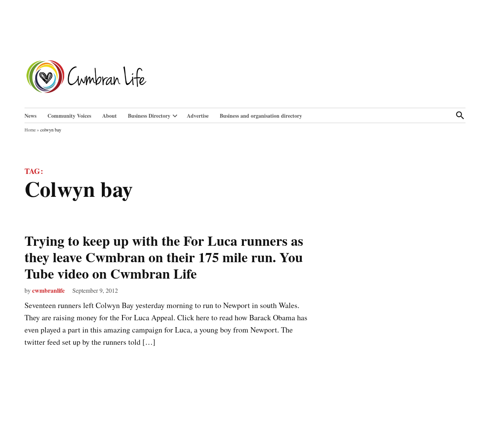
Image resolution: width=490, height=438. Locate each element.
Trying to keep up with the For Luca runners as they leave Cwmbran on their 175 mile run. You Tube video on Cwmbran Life (163, 256)
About (109, 116)
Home (30, 130)
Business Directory (149, 116)
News (30, 116)
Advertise (198, 116)
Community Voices (69, 116)
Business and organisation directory (261, 116)
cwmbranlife (48, 290)
